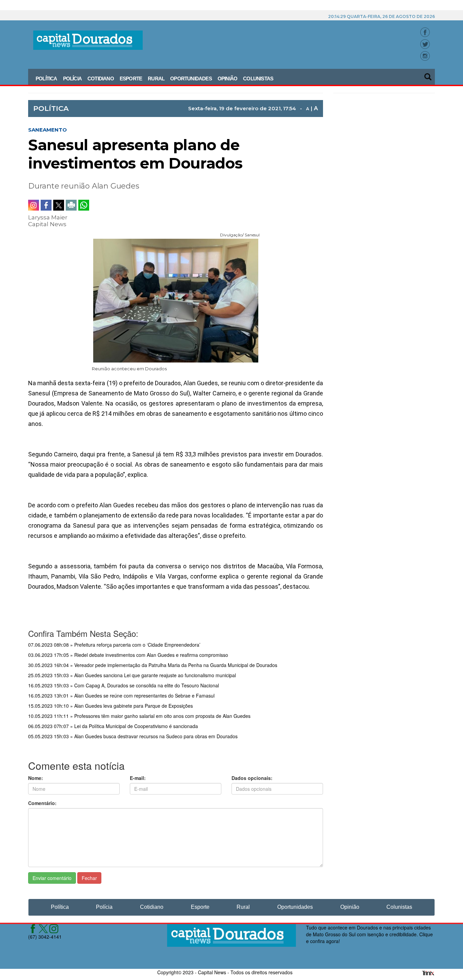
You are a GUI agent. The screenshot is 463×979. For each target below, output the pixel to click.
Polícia (72, 78)
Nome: (35, 778)
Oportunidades (191, 78)
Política (46, 78)
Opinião (227, 78)
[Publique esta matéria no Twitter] (58, 205)
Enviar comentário (52, 878)
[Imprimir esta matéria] (71, 205)
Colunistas (258, 78)
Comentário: (42, 803)
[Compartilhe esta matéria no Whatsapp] (83, 205)
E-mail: (138, 778)
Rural (156, 78)
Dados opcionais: (252, 778)
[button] (428, 74)
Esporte (131, 78)
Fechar (89, 878)
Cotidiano (100, 78)
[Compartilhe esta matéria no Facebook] (46, 205)
